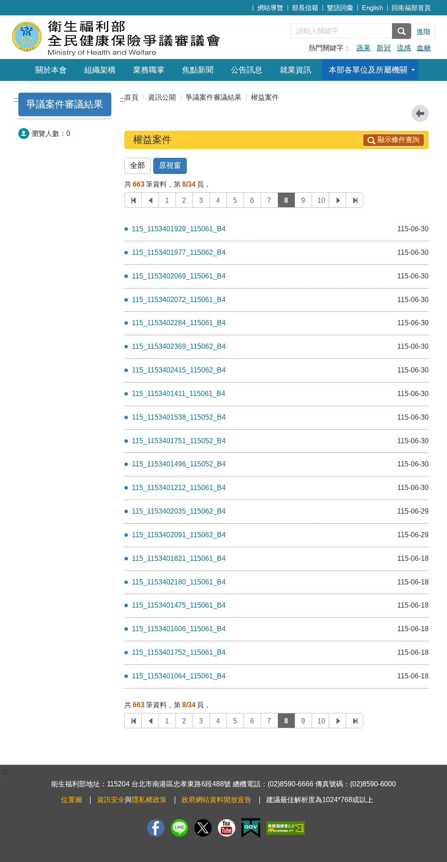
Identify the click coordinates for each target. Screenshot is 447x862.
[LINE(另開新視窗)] (179, 828)
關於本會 (51, 70)
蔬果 (364, 48)
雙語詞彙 (340, 7)
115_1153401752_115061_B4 (179, 652)
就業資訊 (295, 70)
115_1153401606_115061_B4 (179, 629)
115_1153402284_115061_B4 (179, 323)
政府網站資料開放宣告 (216, 799)
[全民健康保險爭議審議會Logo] (118, 36)
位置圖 (71, 799)
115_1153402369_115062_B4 (179, 346)
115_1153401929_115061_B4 (179, 229)
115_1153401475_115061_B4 (179, 605)
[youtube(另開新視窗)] (226, 828)
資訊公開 (162, 97)
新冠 (384, 48)
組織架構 (100, 70)
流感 (404, 48)
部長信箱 (305, 7)
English (372, 7)
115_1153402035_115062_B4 (179, 511)
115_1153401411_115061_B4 (178, 393)
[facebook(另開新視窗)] (156, 828)
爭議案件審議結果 (64, 104)
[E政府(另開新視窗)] (250, 828)
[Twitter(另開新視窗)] (203, 828)
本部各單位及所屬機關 (368, 70)
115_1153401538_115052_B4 (179, 417)
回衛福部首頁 (411, 7)
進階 (423, 31)
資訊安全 (111, 799)
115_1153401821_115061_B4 (179, 558)
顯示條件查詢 (398, 139)
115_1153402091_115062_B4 (179, 535)
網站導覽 (270, 7)
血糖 (424, 48)
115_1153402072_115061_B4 (179, 299)
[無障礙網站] (285, 828)
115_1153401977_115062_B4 (179, 252)
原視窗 (170, 165)
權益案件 (265, 97)
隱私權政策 (149, 799)
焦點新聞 (197, 70)
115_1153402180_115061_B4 (179, 582)
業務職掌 (149, 70)
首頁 (131, 97)
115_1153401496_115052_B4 (179, 464)
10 (321, 200)
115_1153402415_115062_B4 (179, 370)
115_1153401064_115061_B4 (179, 676)
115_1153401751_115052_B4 (179, 441)
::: (257, 6)
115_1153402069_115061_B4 (179, 276)
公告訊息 (246, 70)
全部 (137, 165)
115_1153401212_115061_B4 (179, 487)
